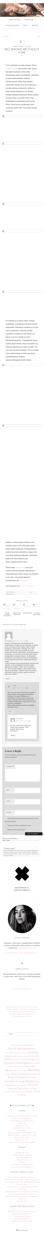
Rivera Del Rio (22, 1160)
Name (8, 790)
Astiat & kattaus (27, 1045)
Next (39, 36)
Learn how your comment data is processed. (25, 840)
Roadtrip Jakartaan (22, 1153)
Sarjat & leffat (30, 1077)
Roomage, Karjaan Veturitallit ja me (22, 1014)
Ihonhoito (9, 1059)
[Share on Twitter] (35, 592)
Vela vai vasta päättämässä (22, 1118)
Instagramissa (20, 567)
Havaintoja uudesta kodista (22, 1016)
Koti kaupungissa (20, 1062)
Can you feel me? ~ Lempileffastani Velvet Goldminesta (22, 1188)
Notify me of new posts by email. (16, 829)
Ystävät (22, 1094)
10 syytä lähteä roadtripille (22, 1155)
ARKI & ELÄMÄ (14, 20)
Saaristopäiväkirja (22, 1157)
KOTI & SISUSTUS (12, 25)
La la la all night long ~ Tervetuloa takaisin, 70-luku (22, 1182)
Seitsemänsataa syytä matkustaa (22, 1167)
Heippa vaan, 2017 (22, 1140)
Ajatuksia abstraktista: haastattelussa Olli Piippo (22, 1191)
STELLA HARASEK (27, 586)
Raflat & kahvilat (19, 1074)
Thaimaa (17, 1085)
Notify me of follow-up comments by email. (19, 825)
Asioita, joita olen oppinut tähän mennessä (22, 1116)
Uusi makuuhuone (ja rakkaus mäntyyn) (22, 1012)
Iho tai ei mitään (22, 1184)
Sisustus (30, 1081)
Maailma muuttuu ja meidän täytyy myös (22, 1135)
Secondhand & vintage (15, 1081)
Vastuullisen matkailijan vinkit (22, 1164)
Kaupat (32, 1059)
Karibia (19, 1059)
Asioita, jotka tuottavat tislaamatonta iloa (22, 1133)
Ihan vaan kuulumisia (22, 1137)
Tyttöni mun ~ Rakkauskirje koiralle (22, 1142)
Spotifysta (22, 580)
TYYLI (25, 25)
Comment (10, 766)
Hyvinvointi (33, 1056)
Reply (8, 678)
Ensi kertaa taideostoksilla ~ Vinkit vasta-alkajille (22, 1180)
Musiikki (18, 594)
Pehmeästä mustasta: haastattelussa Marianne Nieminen (22, 1197)
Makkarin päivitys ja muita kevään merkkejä (22, 1007)
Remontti (30, 1074)
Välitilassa (22, 1162)
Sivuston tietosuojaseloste (22, 989)
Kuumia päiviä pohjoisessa (22, 1214)
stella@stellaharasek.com (26, 948)
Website (8, 812)
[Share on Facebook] (33, 592)
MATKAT (35, 25)
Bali (35, 1049)
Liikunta (15, 1066)
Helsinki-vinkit (11, 1056)
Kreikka (33, 1063)
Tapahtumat (10, 1085)
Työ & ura (25, 594)
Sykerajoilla (22, 1130)
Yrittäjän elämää (32, 1091)
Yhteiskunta (20, 1092)
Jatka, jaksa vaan (22, 1125)
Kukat (38, 1063)
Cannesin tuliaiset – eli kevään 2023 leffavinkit (22, 1009)
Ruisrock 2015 (22, 1201)
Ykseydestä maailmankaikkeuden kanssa (22, 1194)
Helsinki (33, 1052)
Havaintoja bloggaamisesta (21, 1053)
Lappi (10, 1066)
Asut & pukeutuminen (21, 1048)
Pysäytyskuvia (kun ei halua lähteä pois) (22, 1211)
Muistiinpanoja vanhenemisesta (22, 1121)
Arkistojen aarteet (15, 1045)
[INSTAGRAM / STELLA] (21, 895)
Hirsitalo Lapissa (23, 1056)
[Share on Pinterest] (37, 592)
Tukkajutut (24, 1085)
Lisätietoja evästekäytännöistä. (21, 855)
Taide (37, 1081)
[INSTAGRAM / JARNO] (23, 895)
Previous (5, 36)
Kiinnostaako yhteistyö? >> (29, 953)
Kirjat (37, 1059)
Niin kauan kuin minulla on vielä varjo (22, 1177)
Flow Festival (10, 1053)
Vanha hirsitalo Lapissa (22, 1216)
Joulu (14, 1059)
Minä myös (22, 1123)
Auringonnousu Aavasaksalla (22, 1221)
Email (8, 801)
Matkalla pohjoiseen (22, 1219)
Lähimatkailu (10, 1070)
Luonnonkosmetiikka (27, 1066)
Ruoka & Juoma (16, 1077)
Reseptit (37, 1074)
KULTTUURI (29, 20)
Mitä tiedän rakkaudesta (22, 1128)
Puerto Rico (7, 1074)
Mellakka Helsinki (22, 1070)
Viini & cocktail (9, 1092)
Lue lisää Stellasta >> (12, 953)
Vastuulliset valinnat (27, 1088)
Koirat (7, 1063)
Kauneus (25, 1059)
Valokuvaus (34, 594)
